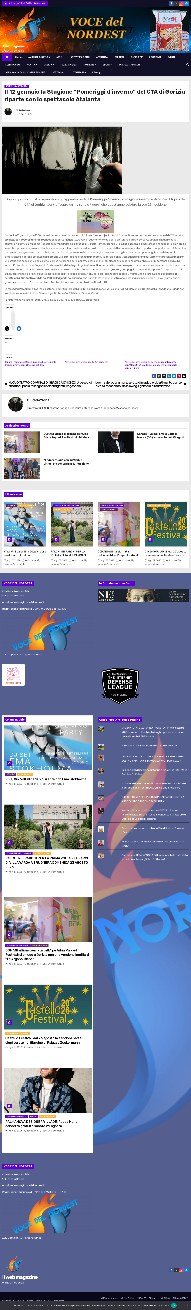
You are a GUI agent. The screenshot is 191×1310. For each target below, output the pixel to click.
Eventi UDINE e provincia (17, 1117)
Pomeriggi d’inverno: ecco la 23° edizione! (86, 361)
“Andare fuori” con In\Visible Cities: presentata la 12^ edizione (66, 461)
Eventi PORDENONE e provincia (67, 505)
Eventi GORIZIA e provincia (16, 86)
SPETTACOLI (58, 72)
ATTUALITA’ (102, 57)
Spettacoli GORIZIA (109, 510)
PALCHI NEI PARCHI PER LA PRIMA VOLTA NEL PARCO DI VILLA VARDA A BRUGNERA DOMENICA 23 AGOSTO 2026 (69, 557)
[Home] (7, 57)
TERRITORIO (79, 72)
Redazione (24, 110)
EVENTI (171, 57)
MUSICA (48, 64)
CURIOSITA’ (137, 57)
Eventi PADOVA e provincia (159, 505)
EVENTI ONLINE (13, 64)
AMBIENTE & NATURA (39, 57)
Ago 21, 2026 (14, 560)
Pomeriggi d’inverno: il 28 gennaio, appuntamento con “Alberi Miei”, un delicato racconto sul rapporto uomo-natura (151, 364)
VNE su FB (141, 1298)
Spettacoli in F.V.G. (62, 510)
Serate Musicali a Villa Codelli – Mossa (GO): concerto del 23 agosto (161, 435)
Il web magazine (13, 46)
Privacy (96, 72)
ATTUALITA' (11, 505)
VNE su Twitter (127, 1298)
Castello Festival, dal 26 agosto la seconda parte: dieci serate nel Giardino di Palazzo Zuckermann (165, 557)
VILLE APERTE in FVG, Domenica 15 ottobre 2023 (149, 745)
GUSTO (31, 64)
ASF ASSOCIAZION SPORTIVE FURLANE (25, 72)
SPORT (107, 64)
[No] (187, 1305)
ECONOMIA (155, 57)
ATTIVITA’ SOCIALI (80, 57)
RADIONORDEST (69, 64)
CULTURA (119, 57)
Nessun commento (15, 564)
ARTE (59, 57)
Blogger (153, 1298)
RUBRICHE (89, 64)
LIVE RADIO (165, 1298)
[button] (187, 64)
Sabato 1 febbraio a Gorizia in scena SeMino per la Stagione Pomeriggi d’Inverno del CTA (30, 363)
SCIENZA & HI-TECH (129, 64)
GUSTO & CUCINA (25, 505)
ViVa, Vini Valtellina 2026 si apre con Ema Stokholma (25, 553)
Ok (174, 1305)
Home (18, 57)
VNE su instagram (109, 1298)
